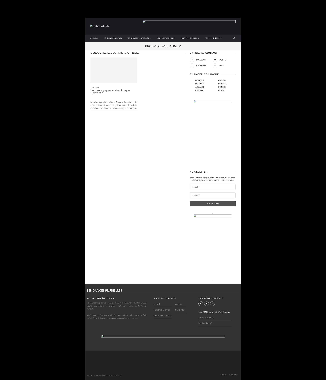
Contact (178, 304)
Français (199, 80)
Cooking (95, 87)
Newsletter (180, 310)
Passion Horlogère (206, 323)
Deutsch (199, 84)
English (222, 80)
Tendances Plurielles (138, 38)
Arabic (221, 90)
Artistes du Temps (190, 38)
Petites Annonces (213, 38)
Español (222, 84)
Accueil (94, 38)
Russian (199, 90)
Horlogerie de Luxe (166, 38)
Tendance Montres (113, 38)
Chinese (222, 87)
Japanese (199, 87)
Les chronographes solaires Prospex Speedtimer (110, 91)
